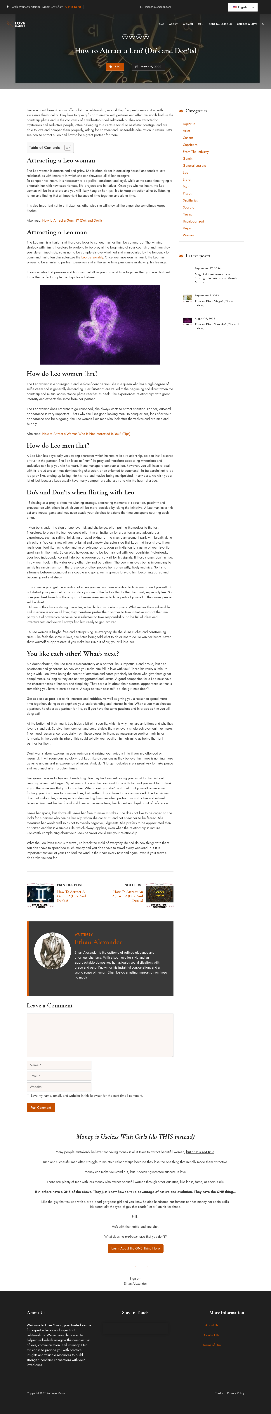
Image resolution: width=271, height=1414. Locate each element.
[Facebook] (125, 36)
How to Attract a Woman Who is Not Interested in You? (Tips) (86, 433)
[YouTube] (146, 36)
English (242, 7)
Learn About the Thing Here (135, 1248)
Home (160, 24)
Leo (118, 66)
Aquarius (189, 124)
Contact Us (211, 1335)
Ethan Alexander (98, 942)
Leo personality (92, 257)
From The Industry (196, 151)
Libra (186, 179)
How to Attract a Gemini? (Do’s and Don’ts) (73, 220)
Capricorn (190, 144)
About (173, 24)
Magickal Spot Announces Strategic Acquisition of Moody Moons (216, 278)
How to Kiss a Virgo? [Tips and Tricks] (215, 303)
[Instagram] (139, 36)
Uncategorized (193, 221)
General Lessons (220, 24)
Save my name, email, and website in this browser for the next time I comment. (87, 1095)
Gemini (188, 158)
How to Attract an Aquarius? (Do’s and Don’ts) (127, 896)
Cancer (188, 137)
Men (200, 24)
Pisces (187, 193)
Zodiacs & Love (247, 24)
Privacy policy (235, 1393)
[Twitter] (132, 36)
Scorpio (188, 207)
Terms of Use (212, 1345)
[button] (263, 24)
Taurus (187, 214)
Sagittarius (190, 200)
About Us (211, 1325)
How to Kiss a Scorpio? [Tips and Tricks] (217, 326)
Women (188, 24)
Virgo (187, 228)
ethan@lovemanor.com (158, 7)
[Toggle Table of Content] (66, 148)
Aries (186, 130)
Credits (219, 1393)
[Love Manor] (17, 24)
